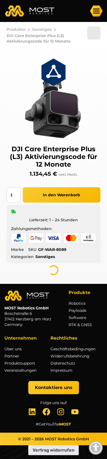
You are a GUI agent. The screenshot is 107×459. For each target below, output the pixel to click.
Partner (11, 356)
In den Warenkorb (61, 194)
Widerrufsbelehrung (69, 356)
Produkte (16, 29)
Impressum (61, 370)
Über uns (13, 348)
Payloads (77, 310)
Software (77, 317)
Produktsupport (19, 363)
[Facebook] (46, 412)
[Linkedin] (32, 412)
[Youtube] (75, 412)
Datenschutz (62, 363)
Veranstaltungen (20, 370)
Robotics (77, 303)
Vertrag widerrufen (53, 450)
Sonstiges (42, 29)
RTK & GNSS (80, 324)
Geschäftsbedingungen (72, 348)
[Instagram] (60, 412)
